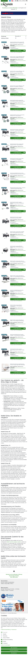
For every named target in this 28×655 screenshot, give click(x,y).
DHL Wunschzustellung (8, 639)
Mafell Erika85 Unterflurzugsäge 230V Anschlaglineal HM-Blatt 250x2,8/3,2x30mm (17, 101)
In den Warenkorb (17, 50)
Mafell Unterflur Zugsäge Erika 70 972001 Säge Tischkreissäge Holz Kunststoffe (17, 232)
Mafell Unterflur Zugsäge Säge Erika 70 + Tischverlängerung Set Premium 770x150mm (17, 261)
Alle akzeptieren (14, 647)
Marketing (5, 635)
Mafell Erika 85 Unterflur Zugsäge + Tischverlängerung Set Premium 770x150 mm (17, 350)
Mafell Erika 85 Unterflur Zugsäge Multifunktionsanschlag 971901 (16, 217)
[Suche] (21, 1)
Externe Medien (6, 637)
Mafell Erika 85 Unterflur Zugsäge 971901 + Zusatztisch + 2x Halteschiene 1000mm (17, 130)
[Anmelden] (16, 1)
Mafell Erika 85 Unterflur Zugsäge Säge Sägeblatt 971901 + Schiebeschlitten (16, 144)
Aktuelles (4, 0)
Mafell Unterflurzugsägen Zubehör (14, 541)
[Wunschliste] (23, 1)
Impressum (14, 629)
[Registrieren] (18, 1)
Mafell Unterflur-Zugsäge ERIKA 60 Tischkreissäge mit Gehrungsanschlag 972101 (16, 247)
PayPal (4, 641)
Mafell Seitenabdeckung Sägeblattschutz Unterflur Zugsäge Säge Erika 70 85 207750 (17, 364)
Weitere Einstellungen (5, 645)
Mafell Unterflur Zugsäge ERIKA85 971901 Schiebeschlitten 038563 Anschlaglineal (17, 57)
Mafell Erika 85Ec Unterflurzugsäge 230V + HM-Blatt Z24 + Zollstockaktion (17, 115)
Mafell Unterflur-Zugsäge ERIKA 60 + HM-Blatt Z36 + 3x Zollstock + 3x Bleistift (17, 86)
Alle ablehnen (14, 653)
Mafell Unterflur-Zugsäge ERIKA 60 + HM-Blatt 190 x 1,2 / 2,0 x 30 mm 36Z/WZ (17, 71)
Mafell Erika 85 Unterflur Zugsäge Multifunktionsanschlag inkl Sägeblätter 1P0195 (17, 203)
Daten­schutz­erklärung (6, 629)
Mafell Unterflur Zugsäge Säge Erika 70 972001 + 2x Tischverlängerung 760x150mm (17, 276)
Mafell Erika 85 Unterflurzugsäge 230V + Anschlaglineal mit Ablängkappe (17, 159)
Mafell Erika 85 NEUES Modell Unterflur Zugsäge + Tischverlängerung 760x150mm (17, 335)
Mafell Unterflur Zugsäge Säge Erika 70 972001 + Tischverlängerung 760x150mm (17, 320)
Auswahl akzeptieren (14, 650)
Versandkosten (19, 52)
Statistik (4, 634)
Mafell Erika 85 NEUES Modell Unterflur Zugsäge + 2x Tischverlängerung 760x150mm (16, 291)
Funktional (5, 643)
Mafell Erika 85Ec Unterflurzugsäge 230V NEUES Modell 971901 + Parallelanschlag (17, 42)
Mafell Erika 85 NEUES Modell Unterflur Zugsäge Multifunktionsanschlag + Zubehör (17, 173)
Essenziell (5, 632)
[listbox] (6, 46)
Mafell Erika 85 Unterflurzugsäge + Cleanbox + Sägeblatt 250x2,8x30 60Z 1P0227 (17, 188)
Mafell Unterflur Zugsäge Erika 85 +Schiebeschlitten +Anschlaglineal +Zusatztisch (16, 306)
